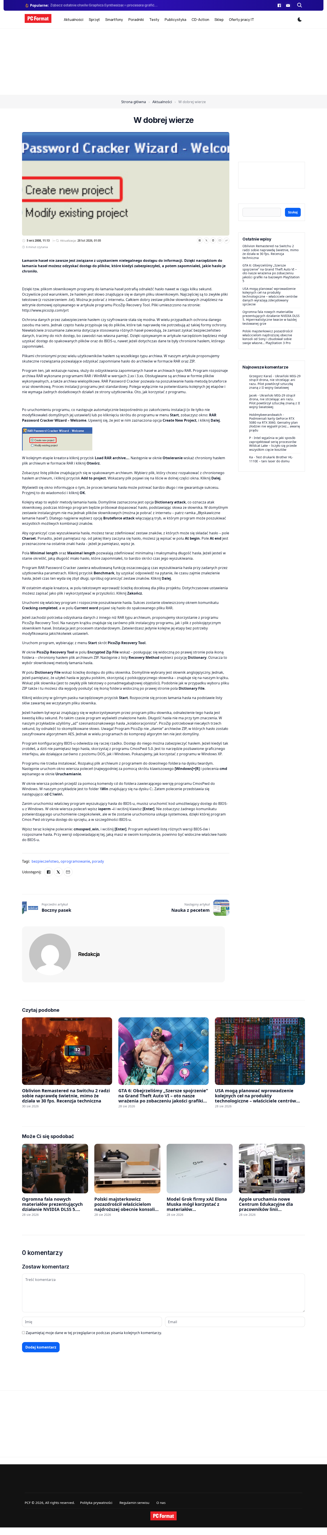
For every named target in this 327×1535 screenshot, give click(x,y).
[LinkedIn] (213, 240)
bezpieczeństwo (46, 861)
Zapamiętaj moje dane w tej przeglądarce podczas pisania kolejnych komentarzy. (94, 1332)
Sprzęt (94, 19)
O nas (161, 1502)
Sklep (219, 19)
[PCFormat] (163, 1515)
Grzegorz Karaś (260, 376)
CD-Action (200, 19)
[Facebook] (279, 5)
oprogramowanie (76, 861)
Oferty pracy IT (241, 19)
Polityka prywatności (96, 1502)
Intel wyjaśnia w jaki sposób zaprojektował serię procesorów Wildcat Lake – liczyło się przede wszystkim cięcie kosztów (273, 444)
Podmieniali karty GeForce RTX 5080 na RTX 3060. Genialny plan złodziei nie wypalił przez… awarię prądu (274, 424)
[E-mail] (288, 5)
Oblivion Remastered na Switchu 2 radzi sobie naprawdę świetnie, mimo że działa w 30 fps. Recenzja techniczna (270, 252)
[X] (206, 240)
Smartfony (114, 19)
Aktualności (73, 19)
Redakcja (89, 954)
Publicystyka (175, 19)
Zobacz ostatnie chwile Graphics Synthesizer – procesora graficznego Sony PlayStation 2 (104, 5)
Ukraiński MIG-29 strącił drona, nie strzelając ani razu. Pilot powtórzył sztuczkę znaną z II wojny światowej (275, 382)
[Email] (220, 240)
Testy (154, 19)
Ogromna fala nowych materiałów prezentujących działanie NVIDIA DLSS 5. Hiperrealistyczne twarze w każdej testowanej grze (271, 318)
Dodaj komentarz (40, 1347)
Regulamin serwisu (134, 1502)
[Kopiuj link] (226, 240)
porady (98, 861)
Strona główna (133, 101)
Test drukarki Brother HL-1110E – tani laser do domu (271, 459)
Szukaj (293, 212)
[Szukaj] (299, 5)
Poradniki (136, 19)
